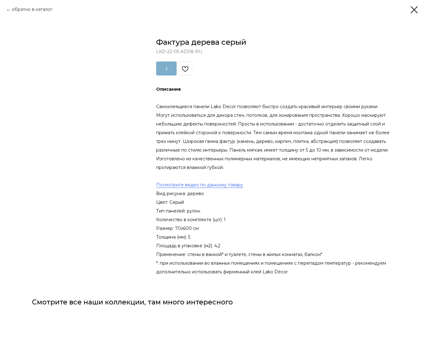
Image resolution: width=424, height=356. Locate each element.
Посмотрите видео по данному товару (199, 185)
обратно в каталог (32, 9)
